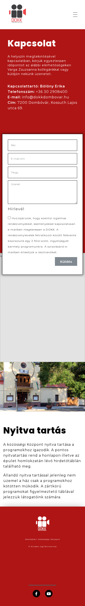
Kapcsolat (42, 580)
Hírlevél (16, 209)
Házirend (42, 560)
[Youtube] (49, 593)
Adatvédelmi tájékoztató (43, 570)
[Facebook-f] (36, 593)
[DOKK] (23, 13)
